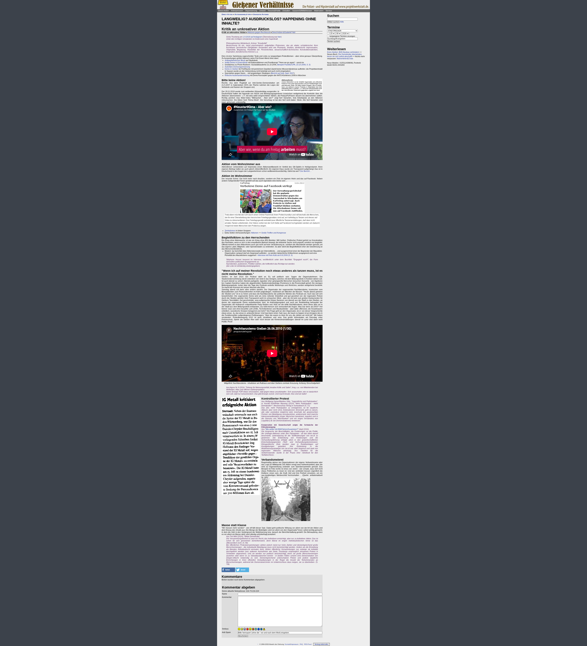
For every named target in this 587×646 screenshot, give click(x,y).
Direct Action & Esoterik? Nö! (283, 32)
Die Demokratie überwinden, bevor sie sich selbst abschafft (344, 55)
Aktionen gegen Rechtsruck (258, 32)
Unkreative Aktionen (261, 14)
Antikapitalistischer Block (235, 60)
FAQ (301, 644)
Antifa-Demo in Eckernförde (236, 62)
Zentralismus (230, 231)
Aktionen (254, 233)
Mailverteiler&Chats (345, 59)
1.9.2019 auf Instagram (252, 37)
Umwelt (262, 11)
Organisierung (251, 11)
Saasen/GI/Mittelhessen (302, 11)
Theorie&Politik (274, 11)
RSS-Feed (308, 644)
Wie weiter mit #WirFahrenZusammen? (282, 429)
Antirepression (237, 11)
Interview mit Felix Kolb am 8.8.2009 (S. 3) (275, 255)
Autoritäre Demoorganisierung (237, 67)
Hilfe (342, 22)
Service (329, 11)
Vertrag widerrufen (321, 644)
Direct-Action (223, 11)
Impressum (294, 644)
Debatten (286, 11)
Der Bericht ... (305, 171)
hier (279, 37)
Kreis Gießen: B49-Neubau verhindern (343, 52)
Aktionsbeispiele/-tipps (242, 14)
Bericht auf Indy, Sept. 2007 (282, 73)
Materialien (318, 11)
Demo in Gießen (231, 69)
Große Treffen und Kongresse (273, 233)
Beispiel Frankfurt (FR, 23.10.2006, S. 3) (293, 65)
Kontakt (287, 644)
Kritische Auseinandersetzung (237, 75)
